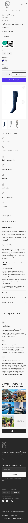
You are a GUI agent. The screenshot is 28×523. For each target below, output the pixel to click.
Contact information (17, 518)
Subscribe (14, 474)
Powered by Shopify (20, 511)
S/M (4, 54)
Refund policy (5, 515)
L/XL (10, 54)
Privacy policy (14, 515)
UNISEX (5, 67)
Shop (7, 10)
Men (11, 10)
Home (3, 10)
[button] (2, 4)
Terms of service (6, 518)
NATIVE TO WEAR (10, 511)
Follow (15, 431)
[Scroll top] (26, 521)
